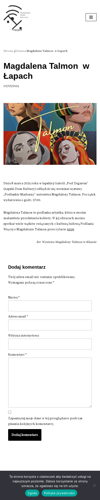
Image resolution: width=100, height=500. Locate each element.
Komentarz (17, 355)
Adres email (18, 317)
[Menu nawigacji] (91, 17)
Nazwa (14, 297)
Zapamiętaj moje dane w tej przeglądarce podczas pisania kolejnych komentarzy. (45, 421)
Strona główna (13, 51)
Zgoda (32, 493)
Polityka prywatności (59, 493)
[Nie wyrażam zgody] (94, 485)
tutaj (70, 229)
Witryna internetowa (23, 336)
